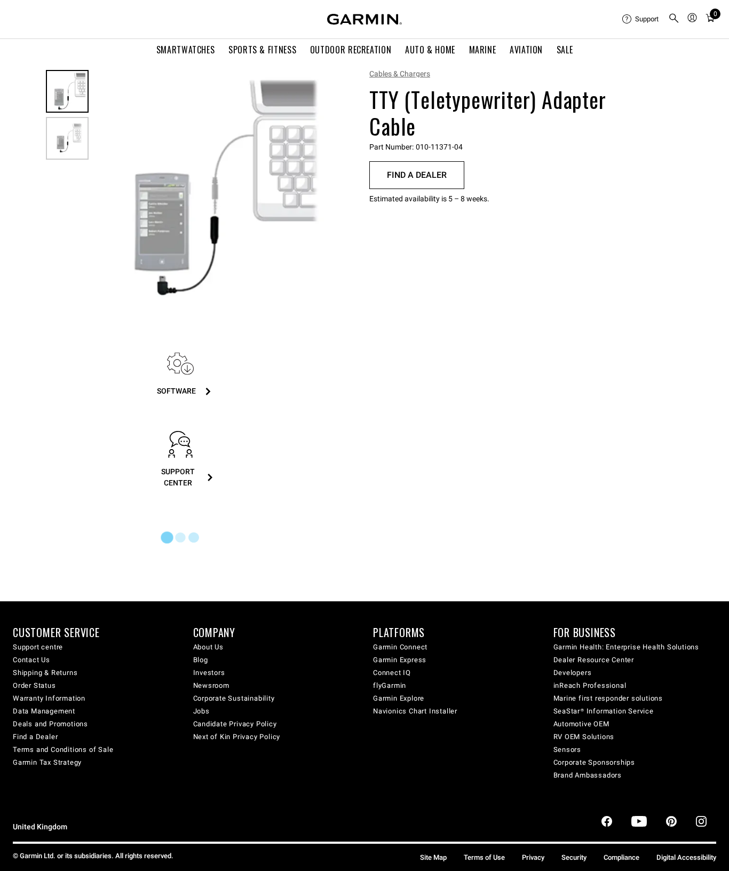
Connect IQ (392, 673)
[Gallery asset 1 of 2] (209, 188)
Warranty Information (49, 698)
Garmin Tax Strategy (47, 762)
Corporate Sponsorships (594, 762)
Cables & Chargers (399, 73)
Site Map (433, 857)
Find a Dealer (417, 175)
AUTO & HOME (430, 49)
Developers (572, 673)
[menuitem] (641, 19)
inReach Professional (590, 685)
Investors (209, 673)
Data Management (44, 711)
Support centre (38, 647)
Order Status (34, 685)
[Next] (313, 188)
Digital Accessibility (686, 857)
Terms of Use (484, 857)
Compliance (621, 857)
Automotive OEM (581, 724)
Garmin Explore (398, 698)
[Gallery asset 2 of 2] (67, 138)
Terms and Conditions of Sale (63, 750)
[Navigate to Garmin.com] (364, 19)
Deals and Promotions (50, 724)
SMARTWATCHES (185, 49)
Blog (200, 660)
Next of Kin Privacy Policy (237, 737)
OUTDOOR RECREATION (351, 49)
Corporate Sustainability (234, 698)
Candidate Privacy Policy (235, 724)
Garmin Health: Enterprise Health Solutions (626, 647)
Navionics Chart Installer (415, 711)
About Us (208, 647)
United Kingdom (40, 826)
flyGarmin (389, 685)
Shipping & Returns (45, 673)
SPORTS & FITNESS (262, 49)
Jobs (201, 711)
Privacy (533, 857)
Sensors (567, 750)
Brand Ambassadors (587, 775)
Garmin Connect (400, 647)
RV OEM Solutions (584, 737)
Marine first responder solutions (608, 698)
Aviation (526, 49)
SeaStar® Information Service (603, 711)
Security (574, 857)
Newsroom (211, 685)
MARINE (482, 49)
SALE (565, 49)
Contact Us (31, 660)
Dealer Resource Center (594, 660)
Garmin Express (399, 660)
